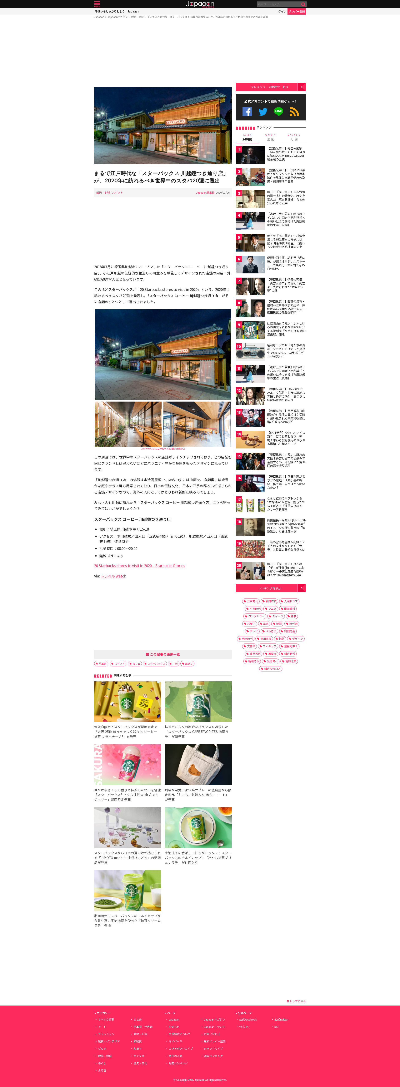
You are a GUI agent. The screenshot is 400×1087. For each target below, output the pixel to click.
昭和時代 (253, 661)
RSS (294, 111)
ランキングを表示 (269, 588)
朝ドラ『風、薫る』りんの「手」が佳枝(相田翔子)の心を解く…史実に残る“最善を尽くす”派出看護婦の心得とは (285, 571)
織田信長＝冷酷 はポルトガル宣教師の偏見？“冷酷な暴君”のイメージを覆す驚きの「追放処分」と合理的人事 (286, 525)
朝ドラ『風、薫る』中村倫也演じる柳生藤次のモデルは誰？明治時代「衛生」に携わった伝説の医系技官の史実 (286, 241)
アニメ (272, 609)
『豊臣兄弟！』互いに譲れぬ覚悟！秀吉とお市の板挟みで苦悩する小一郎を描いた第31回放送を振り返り (286, 460)
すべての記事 (106, 1019)
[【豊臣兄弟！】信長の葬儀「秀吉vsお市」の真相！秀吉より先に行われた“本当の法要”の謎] (250, 287)
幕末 (266, 624)
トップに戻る (297, 1001)
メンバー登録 (297, 11)
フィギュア (269, 646)
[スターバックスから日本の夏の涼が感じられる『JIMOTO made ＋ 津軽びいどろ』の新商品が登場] (127, 828)
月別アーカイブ (213, 1049)
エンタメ (139, 1056)
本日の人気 (175, 1056)
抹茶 (281, 639)
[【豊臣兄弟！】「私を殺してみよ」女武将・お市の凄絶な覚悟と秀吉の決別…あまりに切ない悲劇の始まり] (250, 396)
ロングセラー (256, 616)
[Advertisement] (163, 53)
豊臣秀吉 (255, 654)
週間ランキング (213, 1056)
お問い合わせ (212, 1034)
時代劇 (293, 624)
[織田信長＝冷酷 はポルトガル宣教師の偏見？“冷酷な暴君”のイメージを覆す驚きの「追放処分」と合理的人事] (250, 527)
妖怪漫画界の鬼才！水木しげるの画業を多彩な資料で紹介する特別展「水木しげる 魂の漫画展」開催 (286, 329)
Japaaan (200, 4)
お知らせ (174, 1027)
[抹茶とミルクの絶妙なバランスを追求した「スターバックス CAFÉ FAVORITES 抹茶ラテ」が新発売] (198, 702)
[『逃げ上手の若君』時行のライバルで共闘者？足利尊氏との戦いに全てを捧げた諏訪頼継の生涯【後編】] (250, 374)
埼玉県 (102, 663)
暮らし (102, 1063)
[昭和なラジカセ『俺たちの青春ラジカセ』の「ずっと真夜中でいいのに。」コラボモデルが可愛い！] (250, 352)
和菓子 (138, 1049)
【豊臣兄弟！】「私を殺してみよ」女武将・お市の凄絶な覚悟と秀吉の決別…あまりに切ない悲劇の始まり (286, 394)
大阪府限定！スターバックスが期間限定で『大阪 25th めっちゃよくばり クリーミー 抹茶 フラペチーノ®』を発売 (126, 731)
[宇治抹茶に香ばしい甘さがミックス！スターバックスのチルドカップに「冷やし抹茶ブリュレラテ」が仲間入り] (198, 828)
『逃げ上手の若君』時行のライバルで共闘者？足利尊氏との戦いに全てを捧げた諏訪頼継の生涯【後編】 (286, 372)
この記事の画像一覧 (164, 654)
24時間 (247, 137)
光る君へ (272, 661)
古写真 (102, 1070)
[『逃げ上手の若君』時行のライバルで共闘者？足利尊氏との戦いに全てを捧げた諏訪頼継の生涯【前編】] (250, 221)
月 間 (294, 137)
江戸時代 (252, 601)
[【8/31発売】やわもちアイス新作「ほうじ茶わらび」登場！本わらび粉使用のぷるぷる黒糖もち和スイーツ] (250, 440)
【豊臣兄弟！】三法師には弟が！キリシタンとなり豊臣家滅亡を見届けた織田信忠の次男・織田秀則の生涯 (286, 175)
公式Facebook (247, 111)
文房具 (251, 646)
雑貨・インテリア (109, 1041)
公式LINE (278, 111)
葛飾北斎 (290, 661)
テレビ (254, 631)
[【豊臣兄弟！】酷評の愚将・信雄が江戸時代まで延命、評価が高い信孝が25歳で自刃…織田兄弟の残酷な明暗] (250, 308)
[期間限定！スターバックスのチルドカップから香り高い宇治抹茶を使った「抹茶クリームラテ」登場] (127, 891)
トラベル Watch (113, 576)
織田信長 (289, 631)
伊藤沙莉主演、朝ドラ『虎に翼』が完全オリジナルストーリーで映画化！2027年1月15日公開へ (286, 263)
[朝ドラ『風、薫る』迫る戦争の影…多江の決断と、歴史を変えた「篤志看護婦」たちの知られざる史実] (250, 199)
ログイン (281, 11)
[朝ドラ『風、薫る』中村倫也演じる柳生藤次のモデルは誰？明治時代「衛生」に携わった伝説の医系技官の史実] (250, 243)
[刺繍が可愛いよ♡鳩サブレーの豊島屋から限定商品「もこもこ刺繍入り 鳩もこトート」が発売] (198, 765)
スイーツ (277, 616)
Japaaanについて (214, 1027)
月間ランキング (178, 1063)
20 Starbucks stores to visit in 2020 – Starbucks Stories (139, 565)
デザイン (297, 639)
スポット (117, 192)
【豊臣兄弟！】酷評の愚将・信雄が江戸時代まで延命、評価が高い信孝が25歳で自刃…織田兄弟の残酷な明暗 (286, 307)
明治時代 (247, 639)
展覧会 (272, 654)
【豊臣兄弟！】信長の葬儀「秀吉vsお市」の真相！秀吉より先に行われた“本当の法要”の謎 (286, 285)
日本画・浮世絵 (143, 1027)
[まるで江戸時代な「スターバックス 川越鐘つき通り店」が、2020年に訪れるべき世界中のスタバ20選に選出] (163, 126)
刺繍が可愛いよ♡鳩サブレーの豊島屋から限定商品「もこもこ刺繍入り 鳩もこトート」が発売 (198, 795)
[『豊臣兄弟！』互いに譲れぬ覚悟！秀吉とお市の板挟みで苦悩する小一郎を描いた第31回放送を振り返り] (250, 462)
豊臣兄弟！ (291, 646)
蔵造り (189, 663)
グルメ (102, 1049)
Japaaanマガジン (118, 17)
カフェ (136, 663)
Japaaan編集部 (205, 192)
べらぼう (271, 631)
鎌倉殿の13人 (272, 669)
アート (102, 1027)
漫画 (279, 624)
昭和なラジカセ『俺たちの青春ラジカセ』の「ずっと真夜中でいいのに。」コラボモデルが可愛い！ (286, 350)
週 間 (270, 137)
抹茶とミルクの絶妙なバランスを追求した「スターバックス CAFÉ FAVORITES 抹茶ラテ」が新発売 (197, 731)
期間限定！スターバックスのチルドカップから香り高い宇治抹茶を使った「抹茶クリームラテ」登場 (127, 920)
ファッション (106, 1034)
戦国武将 (289, 609)
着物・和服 (140, 1034)
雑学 (293, 616)
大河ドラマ (291, 601)
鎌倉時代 (289, 654)
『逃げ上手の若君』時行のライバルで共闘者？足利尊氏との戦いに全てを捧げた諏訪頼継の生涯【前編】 (286, 219)
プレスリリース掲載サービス (270, 87)
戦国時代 (271, 601)
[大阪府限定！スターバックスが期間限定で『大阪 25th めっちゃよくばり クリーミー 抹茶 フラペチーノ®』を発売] (127, 702)
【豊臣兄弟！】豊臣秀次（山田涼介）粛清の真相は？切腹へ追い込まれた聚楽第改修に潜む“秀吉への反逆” (286, 416)
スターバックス (156, 663)
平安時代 (255, 609)
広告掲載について (179, 1034)
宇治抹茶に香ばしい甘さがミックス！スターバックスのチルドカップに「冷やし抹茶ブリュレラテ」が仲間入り (198, 857)
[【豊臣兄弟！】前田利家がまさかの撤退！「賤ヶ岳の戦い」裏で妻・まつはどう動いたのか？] (250, 484)
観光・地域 (137, 17)
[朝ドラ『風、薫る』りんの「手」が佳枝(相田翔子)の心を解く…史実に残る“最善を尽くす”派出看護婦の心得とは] (250, 571)
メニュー (97, 4)
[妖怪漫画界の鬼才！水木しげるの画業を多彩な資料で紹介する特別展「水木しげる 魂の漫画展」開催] (250, 330)
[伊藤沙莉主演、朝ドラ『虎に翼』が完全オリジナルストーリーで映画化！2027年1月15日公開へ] (250, 265)
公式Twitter (263, 111)
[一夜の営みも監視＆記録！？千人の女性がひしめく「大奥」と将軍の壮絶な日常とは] (250, 549)
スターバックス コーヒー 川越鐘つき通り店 (163, 448)
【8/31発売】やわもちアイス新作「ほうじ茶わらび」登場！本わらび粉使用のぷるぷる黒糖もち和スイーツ (286, 438)
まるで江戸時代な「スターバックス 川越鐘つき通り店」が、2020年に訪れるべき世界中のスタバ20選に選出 (207, 17)
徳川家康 (265, 639)
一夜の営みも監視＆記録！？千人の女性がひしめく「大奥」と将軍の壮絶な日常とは (286, 546)
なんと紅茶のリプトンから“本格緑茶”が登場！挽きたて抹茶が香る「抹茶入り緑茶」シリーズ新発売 (286, 504)
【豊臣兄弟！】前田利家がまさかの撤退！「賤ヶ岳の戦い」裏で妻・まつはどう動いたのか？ (286, 482)
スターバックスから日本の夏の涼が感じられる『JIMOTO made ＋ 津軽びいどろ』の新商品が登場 (127, 857)
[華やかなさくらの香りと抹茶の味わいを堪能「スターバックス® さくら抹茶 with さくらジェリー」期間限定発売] (127, 765)
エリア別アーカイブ (181, 1049)
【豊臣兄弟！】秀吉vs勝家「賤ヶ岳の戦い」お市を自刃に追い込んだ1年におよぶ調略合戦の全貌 (286, 154)
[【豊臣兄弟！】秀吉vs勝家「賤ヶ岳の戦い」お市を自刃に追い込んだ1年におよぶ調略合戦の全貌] (250, 155)
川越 (175, 663)
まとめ (138, 1019)
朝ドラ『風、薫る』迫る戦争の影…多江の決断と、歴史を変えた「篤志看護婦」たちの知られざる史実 (286, 197)
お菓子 (251, 624)
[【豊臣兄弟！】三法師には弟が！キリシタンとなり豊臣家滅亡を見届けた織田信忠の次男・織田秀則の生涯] (250, 177)
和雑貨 (138, 1041)
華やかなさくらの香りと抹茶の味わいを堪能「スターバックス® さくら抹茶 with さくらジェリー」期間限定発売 (127, 795)
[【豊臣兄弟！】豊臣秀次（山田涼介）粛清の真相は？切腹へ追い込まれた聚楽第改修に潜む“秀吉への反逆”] (250, 418)
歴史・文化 (140, 1063)
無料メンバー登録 (215, 1041)
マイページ (175, 1041)
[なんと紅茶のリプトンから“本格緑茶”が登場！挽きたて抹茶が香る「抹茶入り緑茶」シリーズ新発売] (250, 505)
